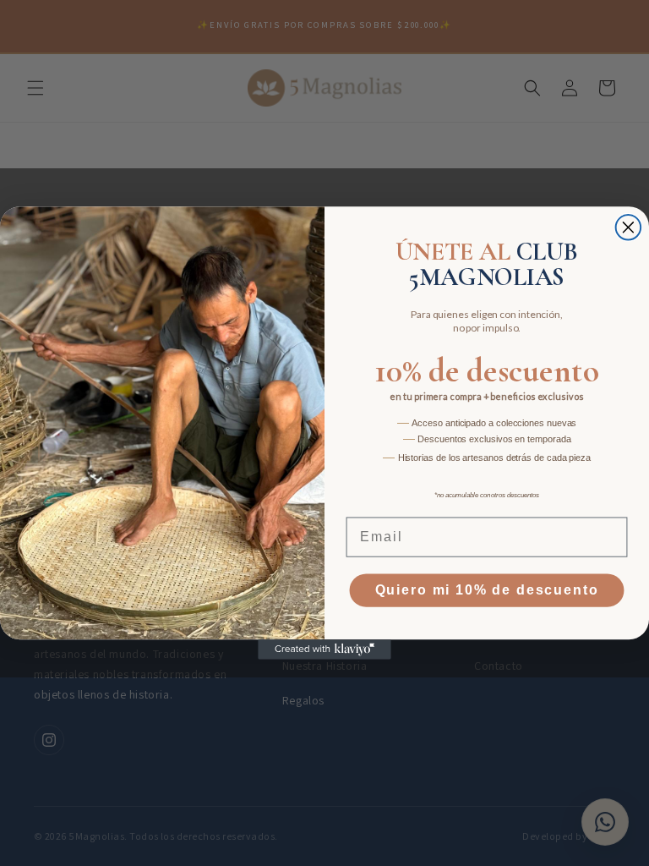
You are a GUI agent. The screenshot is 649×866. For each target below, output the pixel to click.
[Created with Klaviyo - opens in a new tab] (324, 649)
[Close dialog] (628, 227)
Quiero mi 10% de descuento (487, 591)
